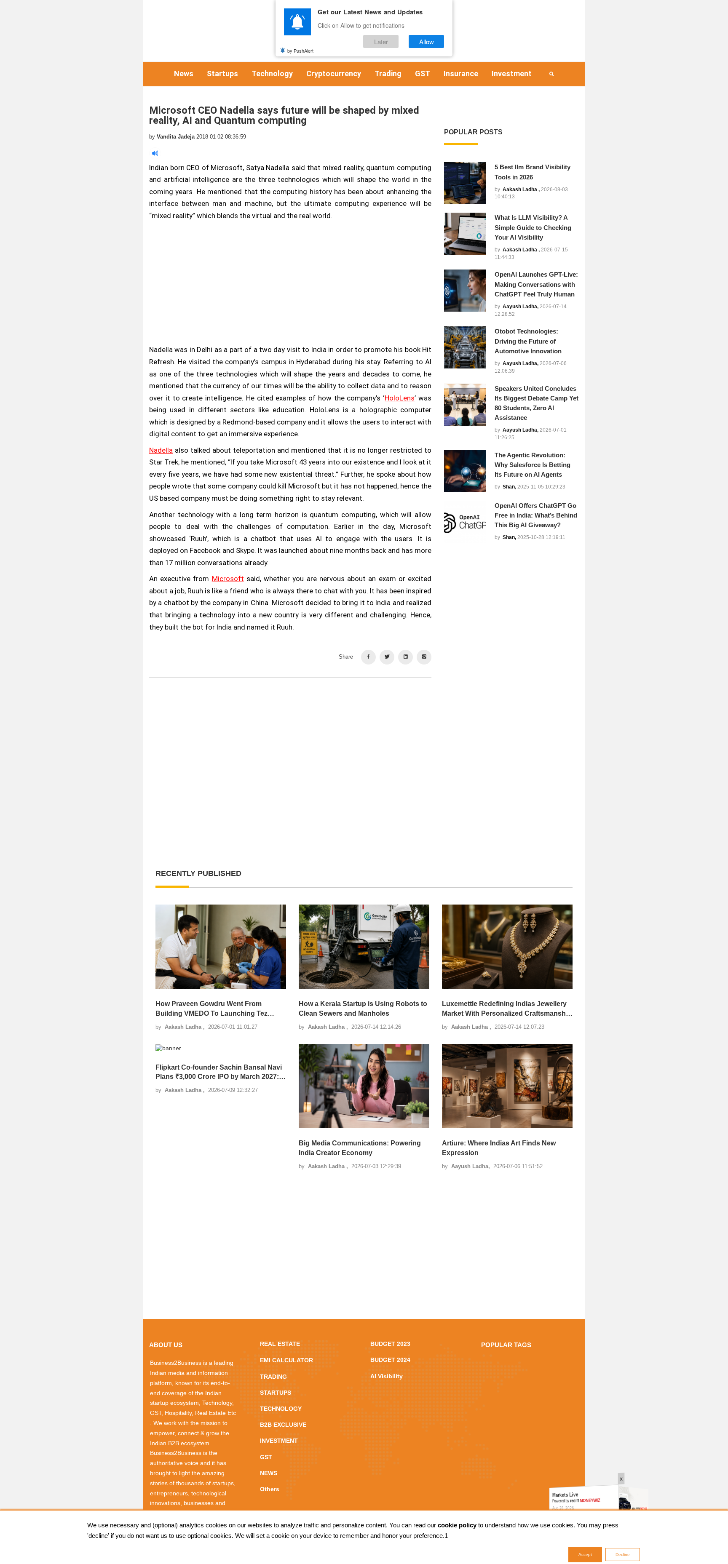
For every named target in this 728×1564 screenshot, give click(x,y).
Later (381, 41)
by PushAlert (300, 50)
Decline (623, 1554)
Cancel (390, 832)
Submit (337, 832)
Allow (426, 41)
